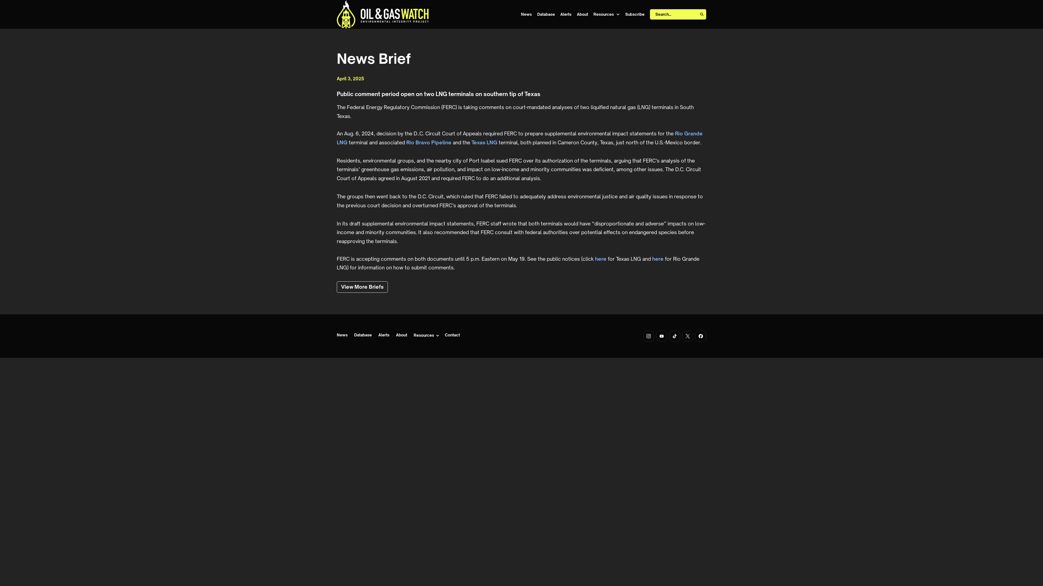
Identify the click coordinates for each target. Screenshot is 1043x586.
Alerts (565, 14)
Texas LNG (484, 142)
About (582, 14)
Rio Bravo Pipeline (428, 142)
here (601, 259)
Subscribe (635, 14)
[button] (606, 14)
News (526, 14)
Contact (452, 335)
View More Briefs (362, 287)
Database (546, 14)
